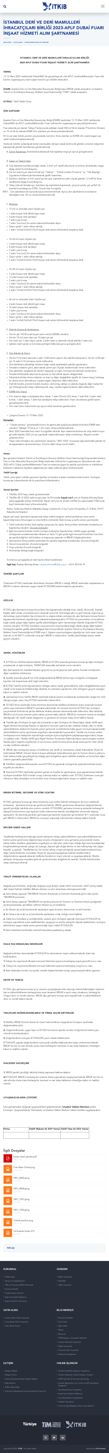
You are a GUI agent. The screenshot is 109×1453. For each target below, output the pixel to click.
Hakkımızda (10, 1277)
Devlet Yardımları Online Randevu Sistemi (75, 1375)
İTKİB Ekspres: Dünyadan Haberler (72, 1338)
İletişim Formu (11, 1375)
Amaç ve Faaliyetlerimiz (15, 1281)
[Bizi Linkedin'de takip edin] (63, 1437)
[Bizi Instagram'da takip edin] (46, 1437)
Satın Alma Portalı (12, 1326)
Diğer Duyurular (64, 1285)
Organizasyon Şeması (14, 1293)
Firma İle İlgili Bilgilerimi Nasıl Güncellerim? (76, 1406)
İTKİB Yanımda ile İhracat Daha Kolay (73, 1379)
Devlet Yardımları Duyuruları (69, 1342)
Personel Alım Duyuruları (68, 1350)
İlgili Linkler (62, 1326)
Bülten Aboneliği (12, 1387)
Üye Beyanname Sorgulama (70, 1390)
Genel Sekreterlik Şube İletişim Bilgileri (21, 1379)
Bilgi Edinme (10, 1383)
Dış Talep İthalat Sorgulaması (70, 1398)
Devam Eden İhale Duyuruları (17, 1318)
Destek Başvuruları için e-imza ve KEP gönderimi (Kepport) (78, 1384)
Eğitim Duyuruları (65, 1277)
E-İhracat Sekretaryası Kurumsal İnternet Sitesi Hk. (25, 1391)
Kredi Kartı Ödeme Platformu (70, 1394)
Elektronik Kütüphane (67, 1354)
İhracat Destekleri (65, 1318)
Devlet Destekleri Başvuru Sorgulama (74, 1371)
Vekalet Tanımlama (66, 1402)
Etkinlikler (62, 1281)
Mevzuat (61, 1334)
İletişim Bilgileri (11, 1371)
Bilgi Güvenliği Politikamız (16, 1297)
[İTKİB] (54, 6)
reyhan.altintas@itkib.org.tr (53, 565)
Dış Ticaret (62, 1322)
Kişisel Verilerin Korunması (16, 1301)
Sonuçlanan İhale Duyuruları (16, 1322)
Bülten (61, 1330)
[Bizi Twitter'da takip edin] (54, 1437)
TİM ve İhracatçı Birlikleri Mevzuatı (19, 1285)
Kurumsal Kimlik (11, 1289)
